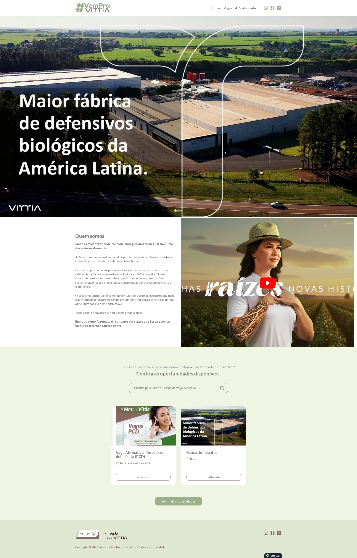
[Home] (92, 8)
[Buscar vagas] (222, 388)
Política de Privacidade (151, 547)
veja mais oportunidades (178, 501)
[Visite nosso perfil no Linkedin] (279, 8)
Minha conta (247, 8)
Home (216, 8)
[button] (175, 210)
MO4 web (275, 556)
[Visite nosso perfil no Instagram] (266, 8)
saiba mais (143, 477)
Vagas (228, 8)
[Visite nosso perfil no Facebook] (272, 8)
